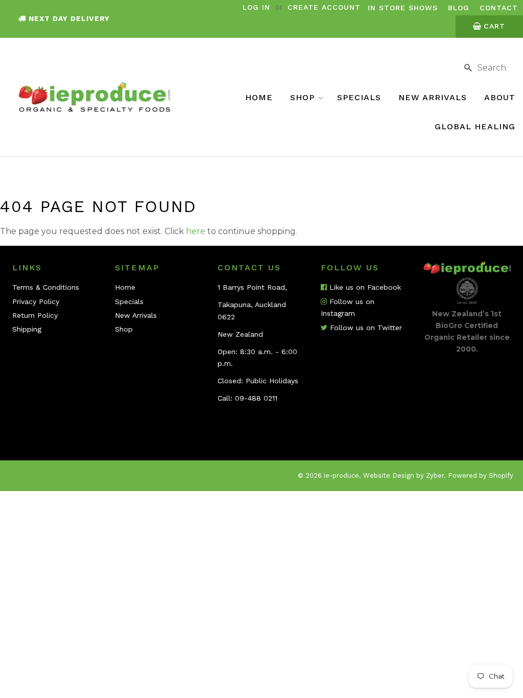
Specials (359, 97)
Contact (499, 8)
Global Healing (475, 126)
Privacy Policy (35, 301)
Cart (494, 26)
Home (259, 97)
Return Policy (35, 315)
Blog (458, 8)
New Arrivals (432, 97)
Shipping (26, 329)
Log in (256, 7)
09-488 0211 (256, 398)
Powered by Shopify (480, 475)
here (195, 231)
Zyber (435, 475)
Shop (304, 97)
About (499, 97)
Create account (324, 7)
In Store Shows (403, 8)
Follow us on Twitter (364, 327)
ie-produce (341, 475)
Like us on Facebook (364, 287)
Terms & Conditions (45, 287)
